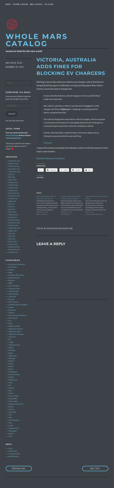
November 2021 (14, 196)
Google (10, 342)
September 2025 (14, 161)
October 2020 (13, 225)
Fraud (10, 323)
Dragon (11, 307)
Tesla (10, 417)
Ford (9, 321)
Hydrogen (11, 350)
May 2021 (11, 207)
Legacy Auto (12, 356)
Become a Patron (20, 4)
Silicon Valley (13, 401)
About (8, 4)
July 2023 (11, 174)
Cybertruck (12, 297)
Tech (10, 415)
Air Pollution (12, 267)
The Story (48, 4)
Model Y (11, 361)
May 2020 (11, 239)
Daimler (11, 299)
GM (9, 339)
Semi (10, 391)
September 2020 (14, 228)
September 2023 (14, 172)
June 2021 (11, 204)
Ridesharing (12, 380)
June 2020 (11, 236)
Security (11, 388)
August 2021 (12, 201)
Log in (10, 448)
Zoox (10, 436)
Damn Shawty (13, 302)
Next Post (99, 468)
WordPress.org (13, 456)
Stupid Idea (12, 412)
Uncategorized (13, 428)
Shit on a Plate (13, 396)
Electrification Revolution (59, 228)
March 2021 (12, 212)
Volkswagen (12, 431)
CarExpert (48, 143)
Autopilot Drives (14, 278)
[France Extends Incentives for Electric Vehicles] (97, 205)
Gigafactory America (15, 329)
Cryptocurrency (13, 291)
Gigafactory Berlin (14, 331)
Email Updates (36, 4)
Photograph (12, 372)
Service (10, 393)
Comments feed (14, 454)
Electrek (11, 313)
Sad (9, 385)
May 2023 (11, 177)
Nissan (10, 369)
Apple (10, 272)
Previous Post (22, 468)
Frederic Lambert (14, 326)
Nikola (10, 364)
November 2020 (14, 223)
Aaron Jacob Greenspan (16, 264)
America (11, 270)
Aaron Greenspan (12, 135)
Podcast (11, 377)
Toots (10, 423)
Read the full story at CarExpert (51, 158)
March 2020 (12, 241)
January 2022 (12, 190)
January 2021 (12, 217)
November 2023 (14, 169)
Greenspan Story (14, 345)
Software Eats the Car (16, 404)
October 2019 (13, 252)
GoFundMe (10, 138)
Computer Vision (14, 288)
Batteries (11, 280)
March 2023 (12, 180)
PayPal (18, 138)
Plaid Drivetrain (14, 374)
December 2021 (13, 193)
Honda (10, 348)
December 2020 (14, 220)
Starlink (11, 409)
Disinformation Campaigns (17, 305)
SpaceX (11, 407)
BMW (10, 283)
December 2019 (14, 247)
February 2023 (13, 182)
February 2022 (13, 188)
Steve (19, 63)
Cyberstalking (13, 294)
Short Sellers (12, 399)
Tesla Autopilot (13, 420)
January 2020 (13, 244)
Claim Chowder (13, 286)
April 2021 (11, 209)
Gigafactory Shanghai (16, 334)
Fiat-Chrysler (12, 318)
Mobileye (11, 358)
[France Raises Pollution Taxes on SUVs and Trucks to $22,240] (49, 205)
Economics (12, 310)
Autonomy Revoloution (16, 275)
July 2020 (11, 233)
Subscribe (11, 114)
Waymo (11, 433)
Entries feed (12, 451)
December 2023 (13, 166)
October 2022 (13, 185)
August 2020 (12, 231)
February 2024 (13, 164)
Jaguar (10, 353)
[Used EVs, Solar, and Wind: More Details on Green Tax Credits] (73, 205)
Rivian (10, 382)
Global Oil (12, 337)
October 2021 (13, 198)
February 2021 (13, 215)
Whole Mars (37, 40)
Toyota (10, 425)
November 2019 (14, 249)
